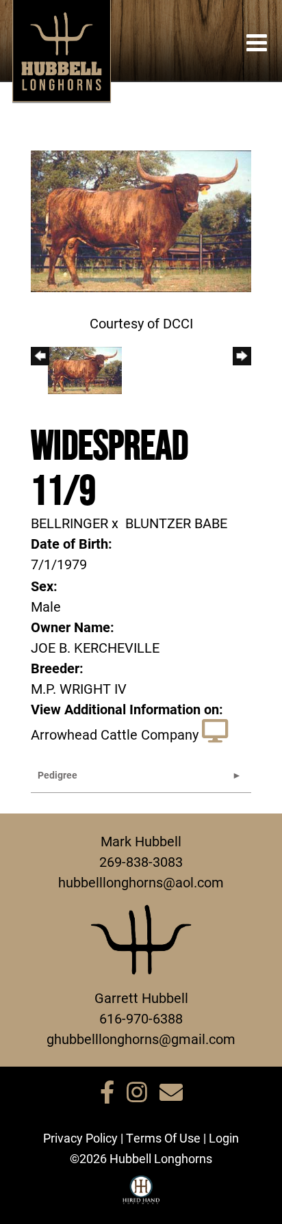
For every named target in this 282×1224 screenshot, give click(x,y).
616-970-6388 (141, 1018)
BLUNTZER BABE (176, 523)
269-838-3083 (141, 861)
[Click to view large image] (141, 220)
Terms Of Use (163, 1138)
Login (224, 1138)
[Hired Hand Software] (141, 1195)
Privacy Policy (80, 1138)
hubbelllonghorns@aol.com (141, 882)
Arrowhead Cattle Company (114, 734)
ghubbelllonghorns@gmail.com (141, 1038)
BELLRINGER (69, 523)
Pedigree (57, 774)
